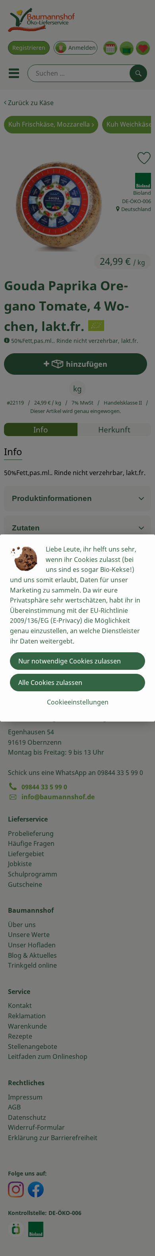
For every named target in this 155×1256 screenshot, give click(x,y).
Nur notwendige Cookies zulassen (69, 661)
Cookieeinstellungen (77, 702)
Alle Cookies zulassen (50, 682)
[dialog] (77, 628)
